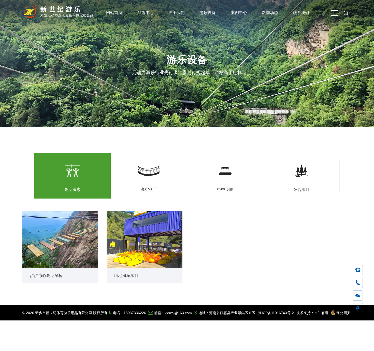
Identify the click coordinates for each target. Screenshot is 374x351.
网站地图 (327, 343)
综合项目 (301, 189)
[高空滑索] (72, 169)
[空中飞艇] (225, 169)
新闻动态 (270, 12)
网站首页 (114, 12)
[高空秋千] (149, 169)
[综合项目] (301, 169)
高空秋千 (149, 189)
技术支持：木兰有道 (312, 313)
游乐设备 (207, 12)
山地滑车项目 (126, 275)
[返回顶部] (358, 308)
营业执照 (344, 343)
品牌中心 (145, 12)
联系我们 (301, 12)
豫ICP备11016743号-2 (276, 313)
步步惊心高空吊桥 (46, 275)
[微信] (358, 296)
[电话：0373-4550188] (358, 270)
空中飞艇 (225, 189)
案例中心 (239, 12)
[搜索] (346, 13)
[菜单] (334, 13)
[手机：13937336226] (358, 283)
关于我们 (176, 12)
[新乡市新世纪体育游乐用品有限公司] (59, 16)
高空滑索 (72, 189)
